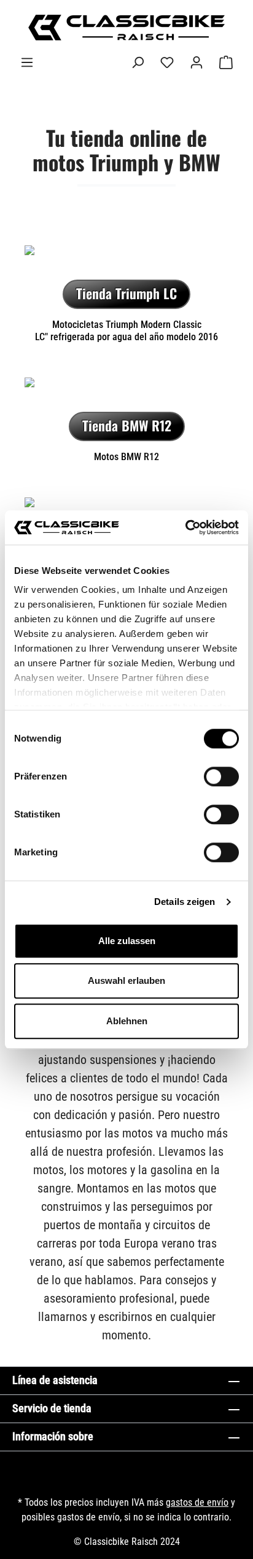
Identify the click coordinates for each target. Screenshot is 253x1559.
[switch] (221, 776)
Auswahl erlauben (126, 980)
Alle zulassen (126, 941)
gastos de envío (197, 1502)
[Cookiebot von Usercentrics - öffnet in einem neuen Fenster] (185, 527)
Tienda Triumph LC (126, 293)
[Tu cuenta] (196, 62)
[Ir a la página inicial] (126, 27)
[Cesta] (226, 62)
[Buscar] (137, 62)
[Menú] (27, 62)
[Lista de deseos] (167, 62)
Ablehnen (126, 1021)
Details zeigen (184, 901)
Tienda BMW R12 (126, 425)
